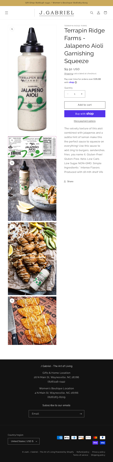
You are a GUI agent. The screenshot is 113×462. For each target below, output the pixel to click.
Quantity (68, 88)
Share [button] (70, 181)
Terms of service (80, 455)
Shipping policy (98, 455)
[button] (6, 12)
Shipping (68, 73)
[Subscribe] (80, 413)
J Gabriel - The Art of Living (42, 452)
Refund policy (83, 452)
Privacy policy (98, 452)
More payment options (85, 121)
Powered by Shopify (64, 452)
